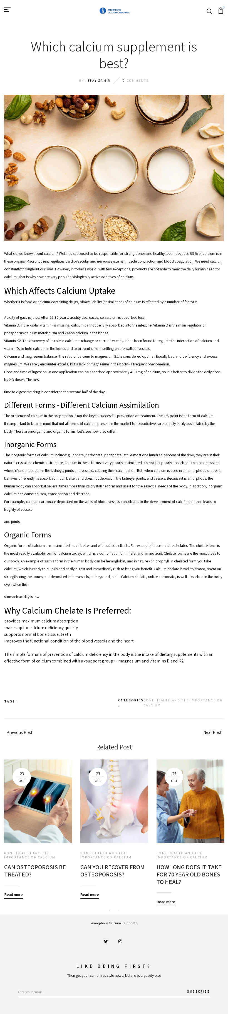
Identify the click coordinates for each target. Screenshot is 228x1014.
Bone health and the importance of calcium (182, 702)
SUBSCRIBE (198, 991)
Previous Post (19, 732)
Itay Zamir (99, 80)
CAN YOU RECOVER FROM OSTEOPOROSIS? (112, 870)
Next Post (212, 732)
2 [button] (118, 910)
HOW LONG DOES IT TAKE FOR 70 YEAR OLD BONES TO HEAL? (189, 874)
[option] (38, 825)
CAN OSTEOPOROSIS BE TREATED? (35, 870)
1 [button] (110, 910)
